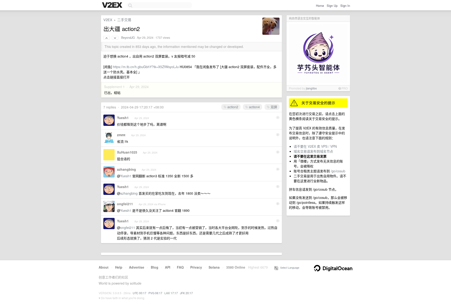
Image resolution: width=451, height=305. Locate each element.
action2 (232, 106)
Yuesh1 (123, 117)
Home (320, 5)
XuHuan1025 (127, 152)
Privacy (196, 267)
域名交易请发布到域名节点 (313, 151)
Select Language (288, 267)
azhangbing (126, 169)
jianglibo (311, 88)
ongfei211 (125, 203)
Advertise (136, 267)
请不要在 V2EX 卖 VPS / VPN (315, 146)
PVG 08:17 (155, 293)
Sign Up (332, 5)
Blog (154, 267)
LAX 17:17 (171, 293)
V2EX (107, 19)
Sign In (345, 5)
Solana (214, 267)
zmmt (121, 134)
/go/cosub (338, 171)
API (167, 267)
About (104, 267)
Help (118, 267)
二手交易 (124, 19)
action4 (254, 106)
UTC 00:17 (139, 293)
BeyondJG (128, 37)
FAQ (180, 267)
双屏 (273, 106)
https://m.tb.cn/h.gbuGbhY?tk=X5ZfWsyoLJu (146, 66)
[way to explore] (112, 5)
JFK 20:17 (186, 293)
